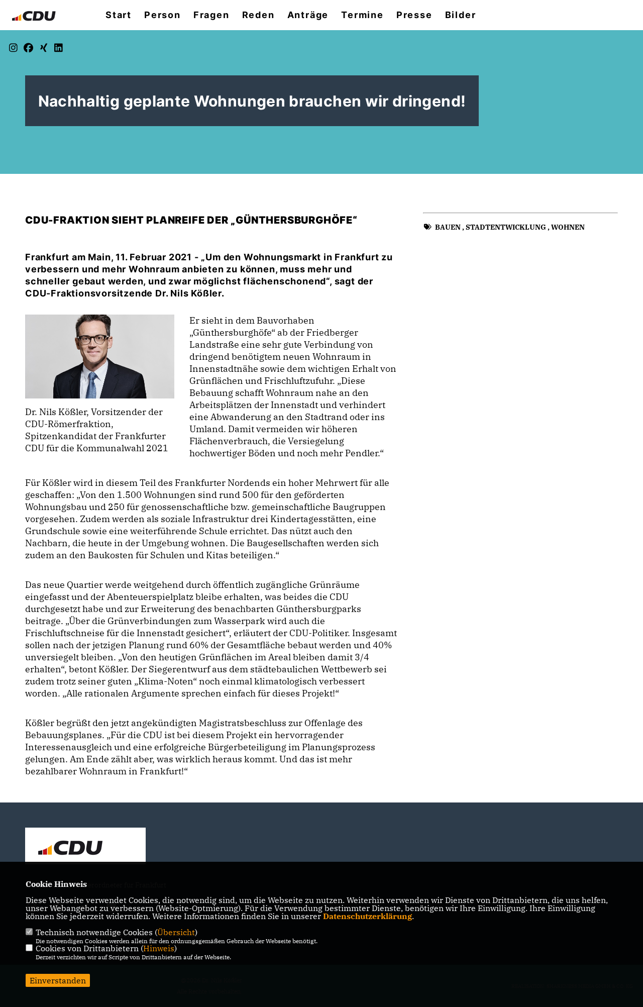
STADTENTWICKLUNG (506, 227)
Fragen (211, 15)
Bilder (460, 15)
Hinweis (158, 948)
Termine (362, 15)
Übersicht (176, 932)
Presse (414, 15)
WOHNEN (568, 227)
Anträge (308, 15)
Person (162, 15)
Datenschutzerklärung (367, 916)
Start (118, 15)
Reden (258, 15)
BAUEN (448, 227)
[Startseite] (85, 847)
